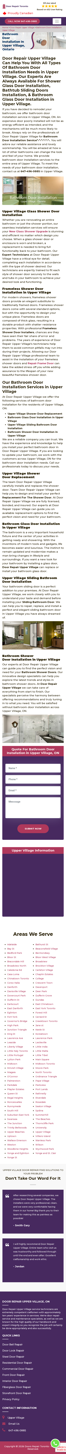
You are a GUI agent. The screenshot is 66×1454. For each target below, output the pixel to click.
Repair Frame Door (41, 363)
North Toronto (43, 1072)
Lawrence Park (43, 1038)
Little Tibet (41, 1055)
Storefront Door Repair (16, 1393)
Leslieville (41, 1042)
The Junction (14, 1123)
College (39, 978)
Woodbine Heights (17, 1149)
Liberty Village (15, 1046)
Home (5, 27)
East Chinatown (44, 1004)
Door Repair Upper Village (22, 27)
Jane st (39, 1025)
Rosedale (40, 1102)
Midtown (12, 1063)
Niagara (11, 1072)
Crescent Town (43, 982)
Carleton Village (44, 970)
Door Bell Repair (12, 1344)
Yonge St (12, 1157)
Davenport (41, 987)
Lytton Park (13, 1059)
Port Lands (41, 1089)
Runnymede (14, 1106)
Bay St (10, 948)
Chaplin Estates (44, 974)
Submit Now (33, 828)
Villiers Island (42, 1136)
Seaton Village (43, 1106)
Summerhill (41, 1115)
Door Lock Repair (13, 1350)
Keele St (40, 1029)
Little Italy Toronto (17, 1051)
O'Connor (12, 1076)
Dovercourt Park (16, 995)
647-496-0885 (17, 1430)
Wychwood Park (44, 1149)
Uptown (11, 1136)
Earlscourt (13, 1004)
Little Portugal (15, 1055)
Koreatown (41, 1034)
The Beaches (42, 1119)
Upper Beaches (16, 1132)
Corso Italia (13, 982)
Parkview (40, 1085)
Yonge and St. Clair (45, 1153)
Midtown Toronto (45, 1063)
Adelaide (12, 944)
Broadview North (16, 965)
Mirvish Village (15, 1068)
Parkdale (12, 1085)
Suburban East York (18, 1115)
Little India (41, 1046)
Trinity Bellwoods (17, 1127)
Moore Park (42, 1068)
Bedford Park (14, 953)
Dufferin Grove (43, 995)
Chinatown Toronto (18, 978)
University (41, 1127)
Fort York (12, 1017)
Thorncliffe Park (44, 1123)
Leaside (11, 1042)
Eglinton (12, 1012)
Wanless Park (43, 1140)
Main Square (42, 1059)
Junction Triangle (17, 1029)
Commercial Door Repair (17, 1368)
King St (11, 1034)
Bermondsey (42, 953)
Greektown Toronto (46, 1021)
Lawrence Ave (15, 1038)
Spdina (39, 1110)
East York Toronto (45, 1008)
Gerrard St (41, 1017)
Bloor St (11, 957)
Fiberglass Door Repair (16, 1387)
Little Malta (41, 1051)
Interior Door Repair (14, 1381)
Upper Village (42, 1132)
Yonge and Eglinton (18, 1153)
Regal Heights (15, 1097)
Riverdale (40, 1097)
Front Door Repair (13, 1375)
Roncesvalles (14, 1102)
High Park (12, 1025)
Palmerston (13, 1080)
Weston (11, 1144)
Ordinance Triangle (46, 1076)
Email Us (13, 1423)
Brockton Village (44, 965)
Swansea (12, 1119)
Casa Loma (13, 974)
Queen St (12, 1093)
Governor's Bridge (17, 1021)
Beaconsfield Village (46, 948)
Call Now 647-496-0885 (22, 21)
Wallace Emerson (17, 1140)
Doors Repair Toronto (37, 1446)
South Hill (12, 1110)
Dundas (39, 999)
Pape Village (42, 1080)
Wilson (39, 1144)
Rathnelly (40, 1093)
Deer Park (41, 991)
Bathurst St (41, 944)
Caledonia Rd (14, 970)
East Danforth (15, 1008)
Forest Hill (41, 1012)
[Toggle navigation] (57, 21)
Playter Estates (15, 1089)
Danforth (12, 987)
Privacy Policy (10, 1399)
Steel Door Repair (13, 1356)
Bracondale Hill (15, 961)
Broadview (41, 961)
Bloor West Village (45, 957)
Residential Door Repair (17, 1362)
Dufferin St (13, 999)
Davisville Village (16, 991)
